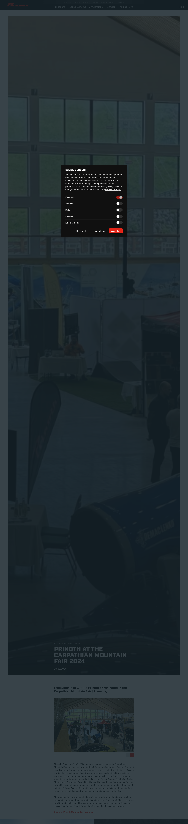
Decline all (81, 230)
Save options (99, 230)
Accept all (116, 230)
